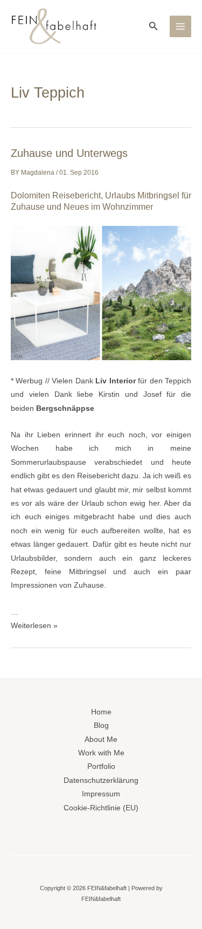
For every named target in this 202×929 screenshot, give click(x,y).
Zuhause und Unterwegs (69, 153)
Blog (101, 725)
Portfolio (101, 766)
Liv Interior (115, 381)
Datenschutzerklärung (101, 780)
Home (101, 712)
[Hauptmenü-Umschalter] (181, 27)
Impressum (101, 794)
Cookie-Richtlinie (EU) (101, 808)
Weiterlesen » (34, 626)
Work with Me (101, 753)
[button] (153, 26)
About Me (101, 739)
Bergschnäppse (65, 408)
